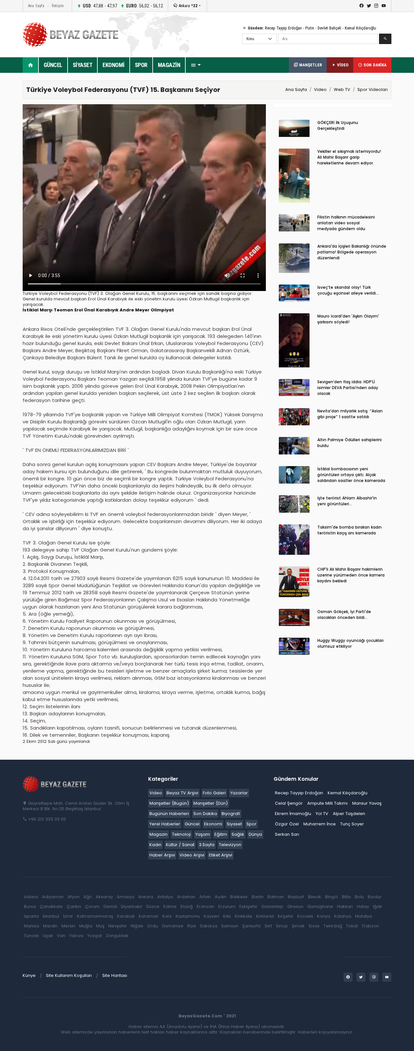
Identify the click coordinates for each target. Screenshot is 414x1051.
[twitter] (368, 6)
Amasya (125, 897)
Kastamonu (188, 916)
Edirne (170, 906)
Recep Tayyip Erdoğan (283, 28)
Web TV (342, 89)
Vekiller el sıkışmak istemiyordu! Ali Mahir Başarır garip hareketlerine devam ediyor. (349, 157)
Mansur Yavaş (367, 803)
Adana (31, 897)
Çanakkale (51, 906)
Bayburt (296, 897)
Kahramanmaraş (95, 916)
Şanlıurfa (251, 926)
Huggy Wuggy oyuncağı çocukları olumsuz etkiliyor (350, 643)
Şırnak (298, 926)
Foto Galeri (214, 793)
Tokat (352, 926)
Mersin (68, 926)
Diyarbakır (131, 906)
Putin (309, 28)
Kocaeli (305, 916)
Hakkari (345, 906)
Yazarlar (239, 793)
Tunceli (31, 936)
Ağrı (87, 897)
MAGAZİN (169, 64)
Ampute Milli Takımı (327, 803)
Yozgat (94, 936)
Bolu (359, 897)
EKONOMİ (114, 64)
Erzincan (205, 906)
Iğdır (377, 906)
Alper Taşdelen (349, 814)
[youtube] (383, 6)
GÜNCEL (53, 64)
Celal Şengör (289, 803)
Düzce (152, 906)
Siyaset (234, 824)
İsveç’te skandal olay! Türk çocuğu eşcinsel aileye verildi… (348, 290)
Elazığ (186, 906)
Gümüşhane (320, 906)
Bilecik (314, 897)
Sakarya (208, 926)
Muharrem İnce (319, 824)
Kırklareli (265, 916)
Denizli (110, 906)
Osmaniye (172, 926)
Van (61, 936)
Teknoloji (181, 834)
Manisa (31, 926)
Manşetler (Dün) (210, 803)
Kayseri (211, 916)
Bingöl (331, 897)
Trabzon (370, 926)
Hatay (363, 906)
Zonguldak (117, 936)
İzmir (68, 916)
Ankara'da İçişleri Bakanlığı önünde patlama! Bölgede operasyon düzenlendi (351, 252)
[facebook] (361, 6)
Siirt (268, 926)
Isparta (31, 916)
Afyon (74, 897)
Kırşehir (285, 916)
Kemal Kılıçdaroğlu (360, 28)
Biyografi (231, 814)
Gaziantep (272, 906)
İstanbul (51, 916)
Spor (251, 824)
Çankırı (74, 906)
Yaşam (202, 834)
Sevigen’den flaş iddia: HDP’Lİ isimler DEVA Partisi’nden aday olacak (347, 387)
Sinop (282, 926)
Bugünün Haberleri (169, 814)
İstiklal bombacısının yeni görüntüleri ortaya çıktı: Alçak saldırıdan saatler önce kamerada (351, 474)
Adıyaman (53, 897)
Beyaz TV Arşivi (182, 793)
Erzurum (226, 906)
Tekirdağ (332, 926)
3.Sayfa (206, 845)
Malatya (363, 916)
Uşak (48, 936)
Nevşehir (117, 926)
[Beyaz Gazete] (55, 784)
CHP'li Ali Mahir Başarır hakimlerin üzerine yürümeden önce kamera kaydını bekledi (351, 575)
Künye (29, 975)
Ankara (187, 5)
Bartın (258, 897)
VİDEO (342, 64)
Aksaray (104, 897)
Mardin (50, 926)
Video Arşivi (192, 855)
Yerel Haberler (164, 824)
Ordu (152, 926)
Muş (100, 926)
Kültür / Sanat (180, 845)
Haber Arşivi (162, 855)
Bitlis (346, 897)
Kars (167, 916)
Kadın (155, 845)
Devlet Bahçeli (329, 28)
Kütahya (342, 916)
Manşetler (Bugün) (169, 803)
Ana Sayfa (36, 5)
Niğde (137, 926)
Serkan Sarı (287, 834)
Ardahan (186, 897)
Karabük (126, 916)
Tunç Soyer (352, 824)
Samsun (229, 926)
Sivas (314, 926)
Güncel (192, 824)
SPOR (141, 64)
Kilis (227, 916)
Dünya (255, 834)
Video (320, 89)
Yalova (76, 936)
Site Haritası (114, 975)
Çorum (92, 906)
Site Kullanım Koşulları (69, 975)
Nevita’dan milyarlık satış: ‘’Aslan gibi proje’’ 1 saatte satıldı (350, 413)
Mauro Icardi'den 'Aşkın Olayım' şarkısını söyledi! (348, 319)
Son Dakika (205, 814)
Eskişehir (248, 906)
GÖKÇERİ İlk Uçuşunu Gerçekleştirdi (337, 125)
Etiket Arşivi (220, 855)
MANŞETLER (310, 64)
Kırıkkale (243, 916)
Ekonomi (213, 824)
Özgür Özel (287, 824)
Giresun (295, 906)
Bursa (30, 906)
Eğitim (220, 834)
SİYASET (83, 64)
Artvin (205, 897)
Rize (191, 926)
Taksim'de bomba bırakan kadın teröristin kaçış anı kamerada (349, 530)
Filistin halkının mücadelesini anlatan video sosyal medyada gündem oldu (346, 222)
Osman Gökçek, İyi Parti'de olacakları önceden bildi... (344, 614)
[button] (196, 65)
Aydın (220, 897)
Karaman (148, 916)
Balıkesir (239, 897)
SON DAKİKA (374, 64)
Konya (323, 916)
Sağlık (238, 834)
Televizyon (230, 845)
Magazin (158, 834)
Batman (275, 897)
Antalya (165, 897)
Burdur (375, 897)
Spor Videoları (372, 89)
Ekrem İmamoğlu (293, 814)
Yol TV (322, 814)
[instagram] (376, 6)
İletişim (58, 5)
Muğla (85, 926)
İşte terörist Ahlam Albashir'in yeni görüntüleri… (347, 501)
